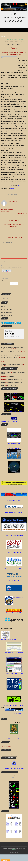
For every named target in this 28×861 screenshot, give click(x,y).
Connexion (3, 306)
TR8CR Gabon (11, 376)
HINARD (3, 382)
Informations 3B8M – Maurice (15, 379)
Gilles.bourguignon (5, 372)
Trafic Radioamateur (20, 39)
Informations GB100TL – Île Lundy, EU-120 (11, 351)
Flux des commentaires (6, 312)
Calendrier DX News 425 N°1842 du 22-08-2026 (12, 364)
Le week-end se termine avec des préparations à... (14, 225)
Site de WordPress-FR (6, 315)
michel (3, 385)
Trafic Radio (14, 39)
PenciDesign (14, 849)
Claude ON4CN (16, 46)
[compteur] (11, 322)
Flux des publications (6, 309)
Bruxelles (8, 331)
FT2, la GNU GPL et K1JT (13, 385)
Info (9, 39)
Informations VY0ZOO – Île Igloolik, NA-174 (11, 360)
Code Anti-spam (5, 278)
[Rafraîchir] (12, 270)
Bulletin (8, 35)
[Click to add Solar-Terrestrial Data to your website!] (14, 394)
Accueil (2, 35)
